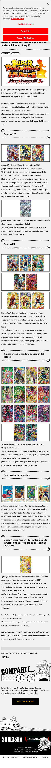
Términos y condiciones (10, 757)
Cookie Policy (17, 18)
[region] (25, 21)
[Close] (48, 4)
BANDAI (6, 53)
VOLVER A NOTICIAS (25, 701)
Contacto (46, 757)
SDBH (15, 53)
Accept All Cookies (25, 38)
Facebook (20, 678)
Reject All (25, 31)
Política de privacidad (30, 757)
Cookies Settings (25, 24)
